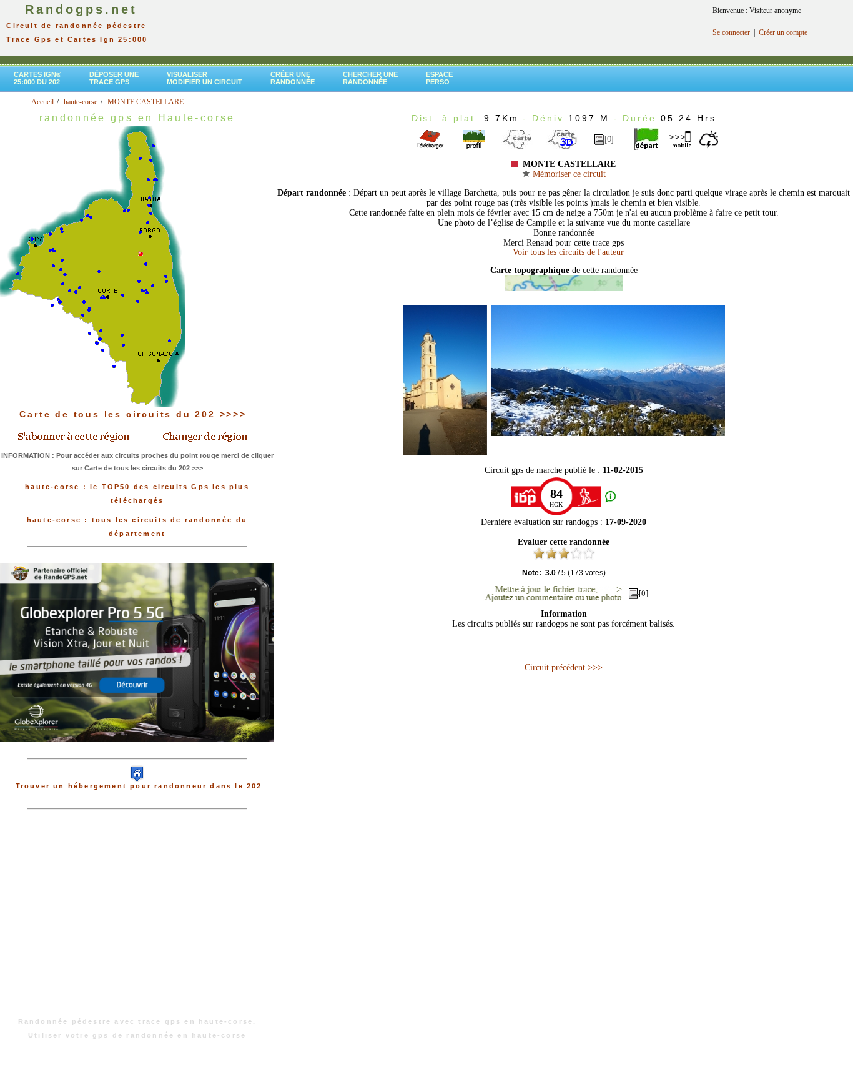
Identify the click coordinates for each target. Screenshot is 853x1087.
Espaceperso (439, 78)
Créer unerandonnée (292, 78)
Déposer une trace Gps (114, 78)
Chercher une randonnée (370, 78)
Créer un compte (783, 32)
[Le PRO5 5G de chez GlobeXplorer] (137, 752)
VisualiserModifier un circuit (204, 78)
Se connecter (731, 32)
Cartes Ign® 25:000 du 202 (37, 78)
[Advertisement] (137, 919)
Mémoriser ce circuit (568, 174)
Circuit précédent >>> (564, 667)
